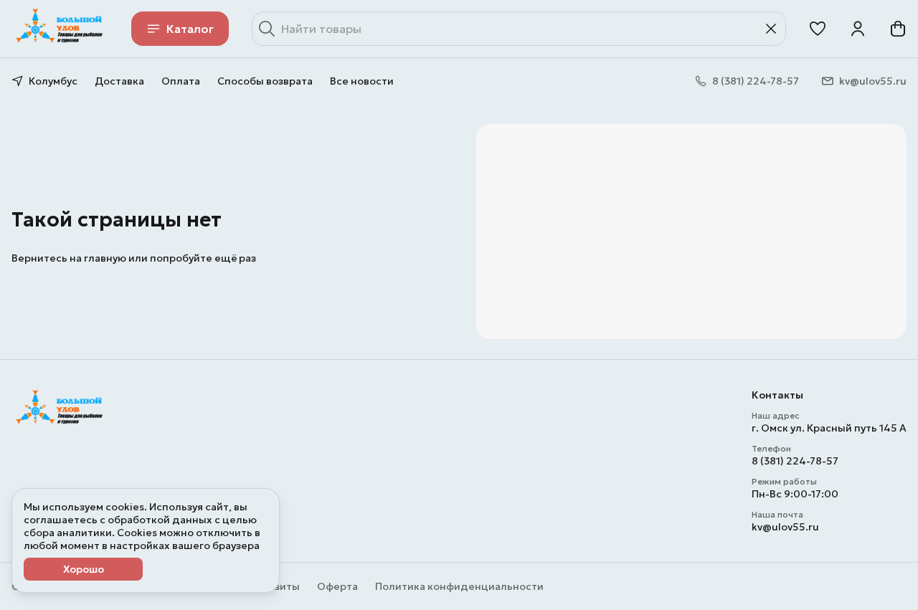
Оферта (337, 586)
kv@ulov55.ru (785, 526)
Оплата (180, 81)
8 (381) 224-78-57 (795, 460)
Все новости (362, 81)
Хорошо (83, 569)
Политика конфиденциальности (459, 586)
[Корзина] (898, 28)
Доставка (119, 81)
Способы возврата (265, 81)
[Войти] (857, 28)
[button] (817, 28)
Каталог (190, 29)
